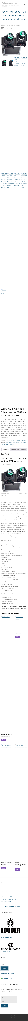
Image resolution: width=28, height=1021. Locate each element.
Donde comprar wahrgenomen (8, 899)
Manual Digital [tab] (15, 449)
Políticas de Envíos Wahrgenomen (9, 896)
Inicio (2, 25)
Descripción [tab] (6, 449)
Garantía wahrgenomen (6, 904)
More (3, 739)
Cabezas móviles (10, 440)
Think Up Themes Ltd (14, 1016)
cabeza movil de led (17, 442)
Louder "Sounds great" (6, 937)
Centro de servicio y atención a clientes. (11, 906)
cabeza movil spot (10, 444)
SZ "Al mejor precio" (6, 951)
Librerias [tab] (23, 449)
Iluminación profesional (9, 25)
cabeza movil (9, 442)
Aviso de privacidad (6, 901)
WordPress (13, 1017)
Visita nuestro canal (7, 974)
